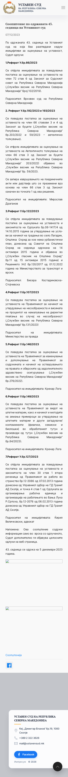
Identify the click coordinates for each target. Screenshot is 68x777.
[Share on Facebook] (9, 665)
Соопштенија (13, 655)
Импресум (20, 761)
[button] (63, 7)
